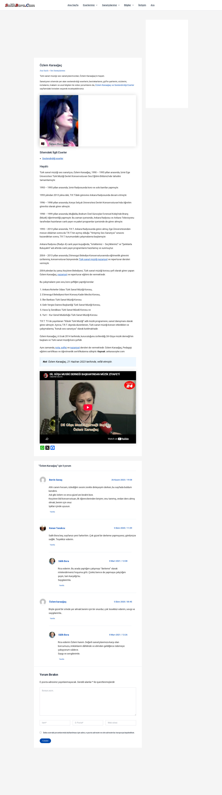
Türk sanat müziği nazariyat (93, 259)
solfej (64, 347)
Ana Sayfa (73, 5)
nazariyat (62, 274)
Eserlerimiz (89, 5)
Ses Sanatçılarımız (57, 71)
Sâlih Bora (63, 561)
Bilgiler (127, 5)
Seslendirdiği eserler (52, 158)
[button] (96, 5)
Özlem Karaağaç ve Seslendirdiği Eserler (114, 85)
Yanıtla (52, 512)
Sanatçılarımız (109, 5)
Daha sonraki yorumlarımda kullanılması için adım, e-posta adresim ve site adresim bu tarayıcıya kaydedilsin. (89, 733)
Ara (152, 5)
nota (57, 347)
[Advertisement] (88, 39)
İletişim (142, 5)
